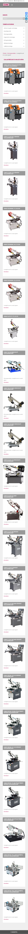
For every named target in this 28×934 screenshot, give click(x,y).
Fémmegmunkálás (11, 53)
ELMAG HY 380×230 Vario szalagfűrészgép (10, 496)
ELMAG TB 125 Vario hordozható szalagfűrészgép (12, 388)
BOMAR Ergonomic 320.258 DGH (12, 280)
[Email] (26, 21)
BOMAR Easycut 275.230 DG (11, 316)
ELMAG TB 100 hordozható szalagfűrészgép (11, 353)
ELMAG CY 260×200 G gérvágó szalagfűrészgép (11, 137)
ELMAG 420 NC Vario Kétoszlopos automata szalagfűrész (12, 65)
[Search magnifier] (24, 18)
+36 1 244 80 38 (9, 1)
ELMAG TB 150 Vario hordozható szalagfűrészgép (12, 424)
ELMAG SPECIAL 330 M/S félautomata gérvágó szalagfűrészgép (13, 712)
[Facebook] (26, 13)
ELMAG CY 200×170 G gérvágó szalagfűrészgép (11, 173)
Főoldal (4, 53)
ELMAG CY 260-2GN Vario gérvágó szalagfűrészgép (12, 640)
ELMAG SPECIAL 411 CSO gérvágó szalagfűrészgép (12, 747)
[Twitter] (26, 16)
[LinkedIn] (26, 18)
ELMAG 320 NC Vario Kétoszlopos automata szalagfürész (12, 101)
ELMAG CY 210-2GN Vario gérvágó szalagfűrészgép (12, 604)
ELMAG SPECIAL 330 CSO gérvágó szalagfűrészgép (12, 676)
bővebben (6, 93)
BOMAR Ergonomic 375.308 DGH (12, 208)
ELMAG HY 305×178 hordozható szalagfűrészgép (12, 460)
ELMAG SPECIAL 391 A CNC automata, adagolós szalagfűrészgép (13, 855)
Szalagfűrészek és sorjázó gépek (11, 91)
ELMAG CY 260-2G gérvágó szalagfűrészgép (10, 568)
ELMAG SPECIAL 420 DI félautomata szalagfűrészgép (13, 819)
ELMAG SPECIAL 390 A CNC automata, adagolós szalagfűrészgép (13, 891)
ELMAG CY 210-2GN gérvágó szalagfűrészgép (11, 532)
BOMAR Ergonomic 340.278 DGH (12, 244)
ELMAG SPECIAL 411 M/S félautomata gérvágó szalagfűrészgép (13, 783)
